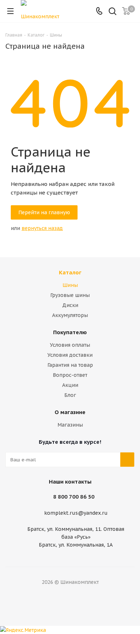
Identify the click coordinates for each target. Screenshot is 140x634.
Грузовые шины (70, 295)
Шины (70, 285)
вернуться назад (42, 228)
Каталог (70, 272)
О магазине (70, 412)
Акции (70, 385)
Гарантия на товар (70, 365)
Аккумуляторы (70, 315)
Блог (70, 395)
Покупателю (70, 332)
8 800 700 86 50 (73, 496)
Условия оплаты (70, 345)
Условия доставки (70, 355)
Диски (70, 305)
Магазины (70, 425)
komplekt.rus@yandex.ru (76, 513)
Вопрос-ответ (70, 375)
